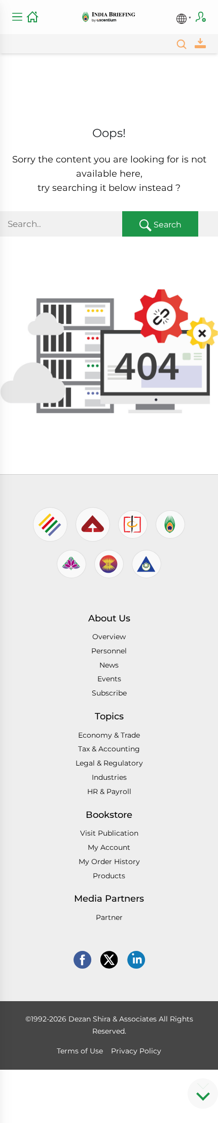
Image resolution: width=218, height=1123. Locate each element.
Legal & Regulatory (109, 763)
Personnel (109, 650)
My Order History (109, 861)
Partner (109, 917)
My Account (109, 847)
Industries (109, 777)
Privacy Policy (136, 1050)
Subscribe (201, 17)
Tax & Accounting (109, 748)
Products (109, 875)
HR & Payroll (109, 791)
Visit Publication (109, 833)
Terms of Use (80, 1050)
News (109, 665)
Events (109, 678)
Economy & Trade (109, 735)
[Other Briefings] (184, 16)
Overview (109, 636)
